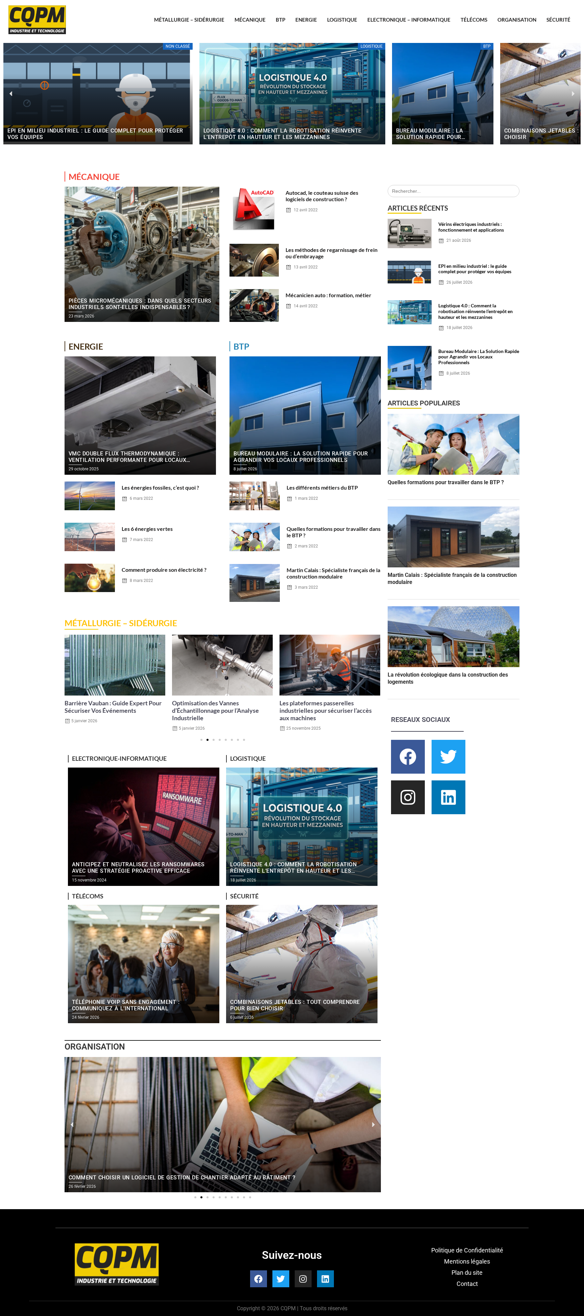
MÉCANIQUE (250, 20)
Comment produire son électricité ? (164, 569)
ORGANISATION (516, 20)
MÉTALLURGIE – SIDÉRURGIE (189, 20)
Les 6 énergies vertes (147, 528)
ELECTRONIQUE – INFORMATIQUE (409, 20)
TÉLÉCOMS (474, 20)
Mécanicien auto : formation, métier (328, 295)
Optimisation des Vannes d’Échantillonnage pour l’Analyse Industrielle (215, 711)
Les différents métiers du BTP (322, 487)
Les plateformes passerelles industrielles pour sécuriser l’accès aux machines (325, 711)
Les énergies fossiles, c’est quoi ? (160, 487)
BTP (280, 20)
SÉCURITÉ (558, 20)
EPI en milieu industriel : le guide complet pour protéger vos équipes (474, 269)
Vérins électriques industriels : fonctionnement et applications (471, 227)
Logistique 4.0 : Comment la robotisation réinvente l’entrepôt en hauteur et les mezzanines (475, 311)
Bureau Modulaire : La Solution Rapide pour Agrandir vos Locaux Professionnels (478, 357)
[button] (11, 94)
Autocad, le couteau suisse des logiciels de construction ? (322, 195)
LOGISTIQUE (342, 20)
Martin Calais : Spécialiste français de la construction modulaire (333, 573)
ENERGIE (306, 20)
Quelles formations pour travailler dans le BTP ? (446, 482)
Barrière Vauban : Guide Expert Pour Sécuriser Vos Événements (113, 707)
